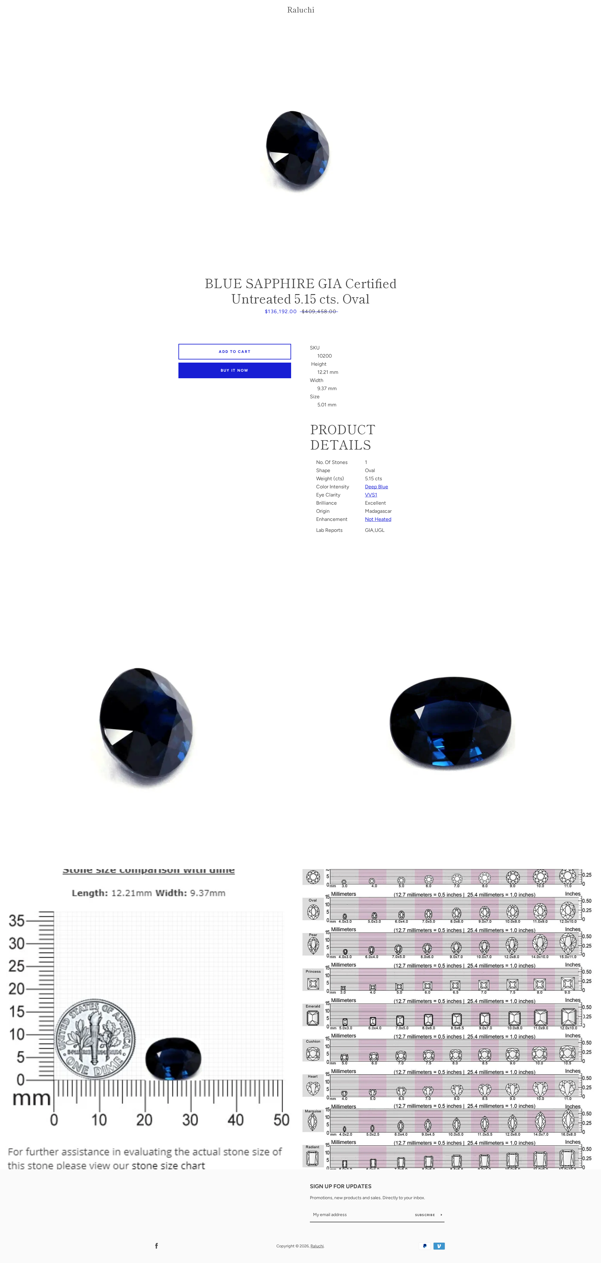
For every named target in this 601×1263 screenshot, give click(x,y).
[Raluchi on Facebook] (156, 1246)
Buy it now (235, 370)
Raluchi (300, 9)
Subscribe (425, 1215)
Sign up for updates (341, 1186)
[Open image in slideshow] (300, 145)
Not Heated (378, 519)
